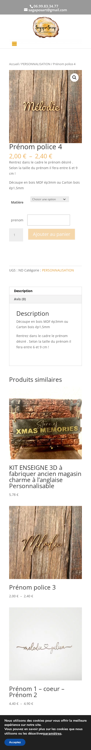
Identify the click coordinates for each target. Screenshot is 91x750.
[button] (74, 77)
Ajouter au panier (51, 234)
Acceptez (15, 742)
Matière (17, 202)
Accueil (14, 64)
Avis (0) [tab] (20, 299)
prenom (17, 220)
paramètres (52, 733)
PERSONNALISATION (35, 64)
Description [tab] (23, 291)
